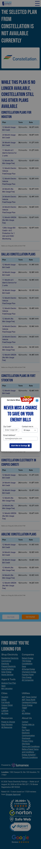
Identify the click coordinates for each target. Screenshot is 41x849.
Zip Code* (7, 426)
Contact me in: (27, 426)
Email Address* (9, 435)
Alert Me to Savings (19, 446)
